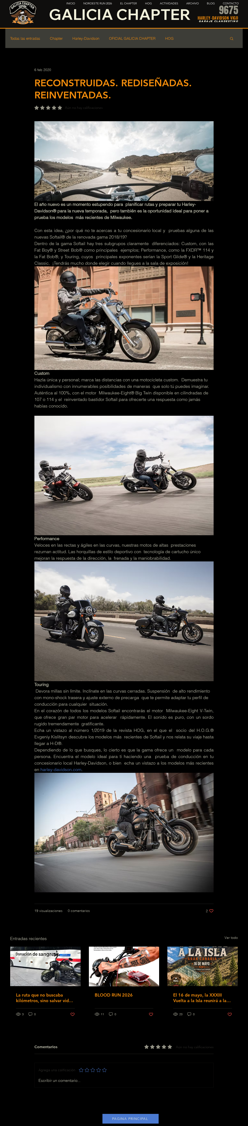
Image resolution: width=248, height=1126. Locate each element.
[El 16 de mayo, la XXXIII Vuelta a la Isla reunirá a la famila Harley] (202, 966)
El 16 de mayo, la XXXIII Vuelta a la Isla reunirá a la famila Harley (199, 997)
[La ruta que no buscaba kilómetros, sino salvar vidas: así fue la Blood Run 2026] (45, 966)
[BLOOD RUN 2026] (124, 966)
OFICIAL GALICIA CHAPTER (132, 38)
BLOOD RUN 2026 (114, 995)
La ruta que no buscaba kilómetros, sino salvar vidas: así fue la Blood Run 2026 (45, 997)
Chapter (56, 38)
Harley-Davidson (85, 38)
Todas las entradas (25, 38)
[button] (231, 38)
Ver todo (231, 937)
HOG (169, 38)
